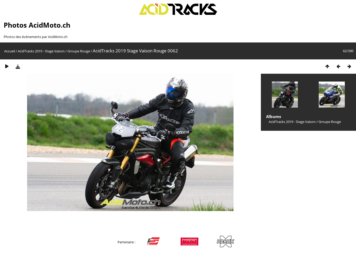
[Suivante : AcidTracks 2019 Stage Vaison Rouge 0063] (349, 66)
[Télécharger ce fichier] (17, 66)
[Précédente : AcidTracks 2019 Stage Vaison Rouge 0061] (338, 66)
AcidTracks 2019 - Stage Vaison (41, 51)
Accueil (9, 51)
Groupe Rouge (78, 51)
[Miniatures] (327, 66)
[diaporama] (6, 66)
